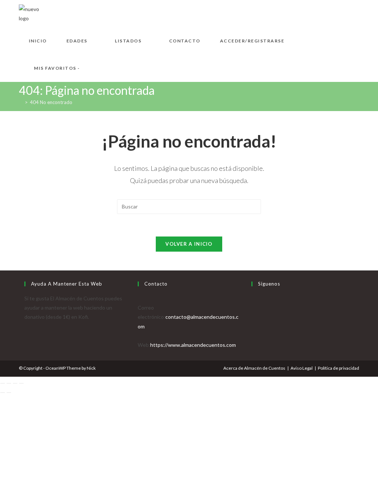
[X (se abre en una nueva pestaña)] (321, 13)
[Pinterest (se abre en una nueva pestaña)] (344, 13)
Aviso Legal (302, 368)
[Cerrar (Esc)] (21, 383)
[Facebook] (253, 307)
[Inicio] (21, 102)
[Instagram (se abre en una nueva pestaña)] (356, 13)
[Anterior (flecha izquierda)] (2, 392)
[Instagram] (253, 317)
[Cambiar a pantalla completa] (8, 383)
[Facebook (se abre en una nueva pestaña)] (333, 13)
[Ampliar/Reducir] (2, 383)
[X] (253, 298)
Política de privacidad (338, 368)
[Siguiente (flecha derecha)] (8, 392)
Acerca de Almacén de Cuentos (254, 368)
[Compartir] (15, 383)
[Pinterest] (253, 326)
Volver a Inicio (189, 244)
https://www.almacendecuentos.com (193, 345)
